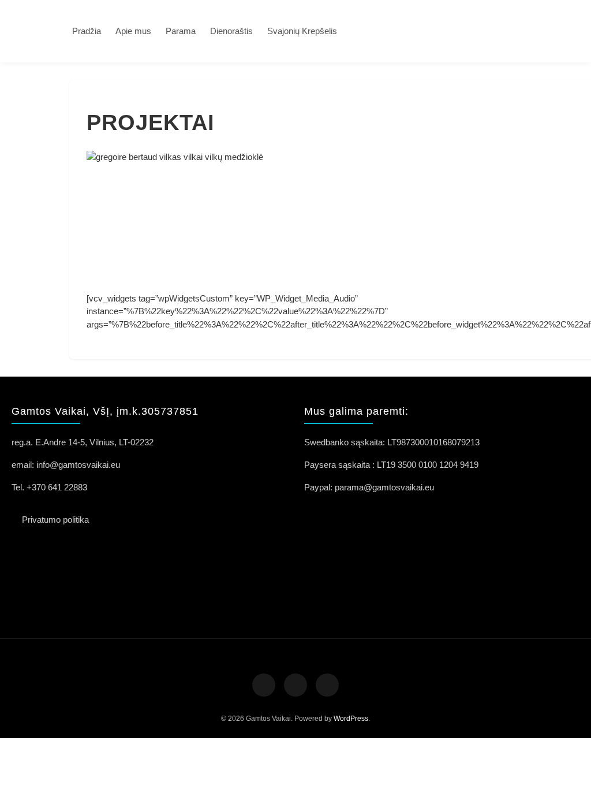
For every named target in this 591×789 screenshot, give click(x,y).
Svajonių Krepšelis (302, 31)
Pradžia (86, 31)
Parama (181, 31)
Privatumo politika (55, 519)
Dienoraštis (231, 31)
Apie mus (133, 31)
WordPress (351, 718)
